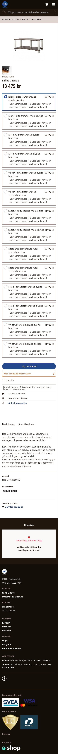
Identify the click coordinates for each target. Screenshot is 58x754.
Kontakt (6, 623)
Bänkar (25, 19)
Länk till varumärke (17, 403)
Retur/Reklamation (11, 648)
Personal (6, 630)
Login (5, 640)
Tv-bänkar (36, 19)
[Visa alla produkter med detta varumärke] (29, 491)
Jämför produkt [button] (14, 507)
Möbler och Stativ (10, 19)
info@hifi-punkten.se (12, 597)
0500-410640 (8, 593)
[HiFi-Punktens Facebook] (4, 678)
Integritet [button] (7, 644)
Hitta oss (6, 627)
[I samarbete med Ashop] (11, 748)
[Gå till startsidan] (5, 4)
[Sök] (5, 12)
